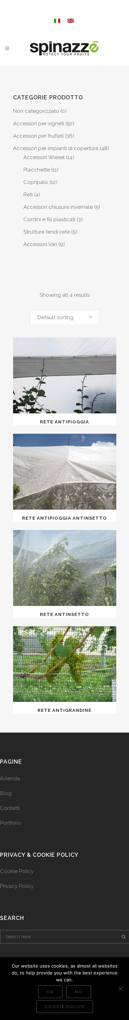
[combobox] (64, 317)
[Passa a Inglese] (71, 20)
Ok (50, 991)
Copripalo (35, 182)
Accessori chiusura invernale (58, 207)
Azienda (10, 778)
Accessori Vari (40, 244)
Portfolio (10, 823)
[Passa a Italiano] (58, 20)
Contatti (10, 808)
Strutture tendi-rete (46, 232)
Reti (28, 195)
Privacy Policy (17, 886)
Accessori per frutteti (38, 136)
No (79, 991)
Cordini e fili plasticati (49, 219)
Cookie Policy (17, 871)
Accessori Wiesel (44, 157)
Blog (6, 793)
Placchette (36, 170)
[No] (120, 988)
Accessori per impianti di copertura (55, 148)
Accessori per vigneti (38, 123)
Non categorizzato (36, 111)
